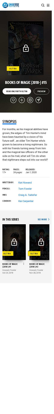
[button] (43, 5)
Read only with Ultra (16, 91)
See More (43, 219)
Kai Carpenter (26, 201)
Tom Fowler (25, 188)
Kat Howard (25, 182)
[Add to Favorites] (13, 100)
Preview (41, 91)
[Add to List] (22, 100)
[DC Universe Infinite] (10, 5)
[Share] (39, 100)
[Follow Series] (30, 100)
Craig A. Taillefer (27, 194)
